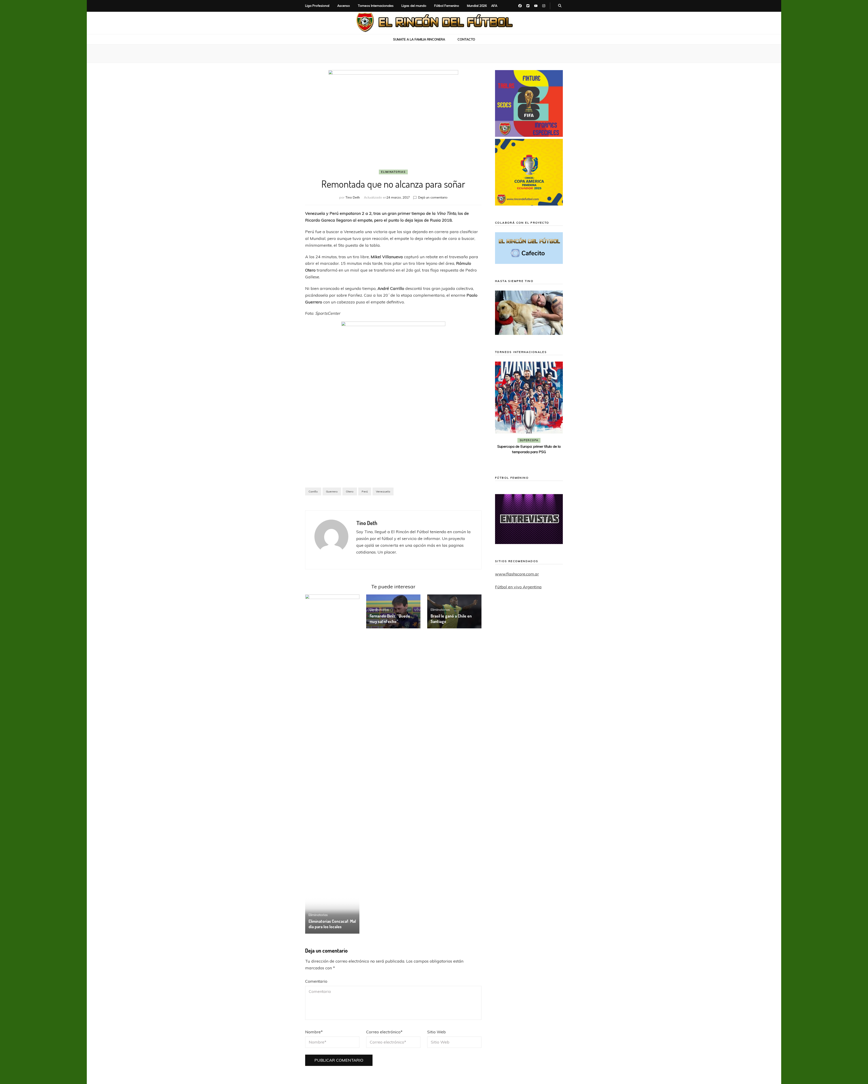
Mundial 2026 (477, 6)
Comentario (316, 981)
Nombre (314, 1031)
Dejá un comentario (433, 197)
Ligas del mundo (413, 6)
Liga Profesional (317, 6)
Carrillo (313, 491)
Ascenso (343, 6)
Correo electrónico (384, 1031)
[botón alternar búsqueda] (559, 5)
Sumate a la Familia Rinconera (419, 39)
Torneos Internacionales (376, 6)
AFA (494, 6)
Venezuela (383, 491)
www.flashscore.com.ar (517, 574)
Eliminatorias (393, 171)
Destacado (549, 440)
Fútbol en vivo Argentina (518, 586)
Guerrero (332, 491)
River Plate (529, 447)
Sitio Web (436, 1031)
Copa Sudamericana (516, 440)
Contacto (466, 39)
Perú (365, 491)
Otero (350, 491)
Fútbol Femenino (446, 6)
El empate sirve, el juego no (529, 453)
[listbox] (529, 412)
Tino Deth (352, 197)
